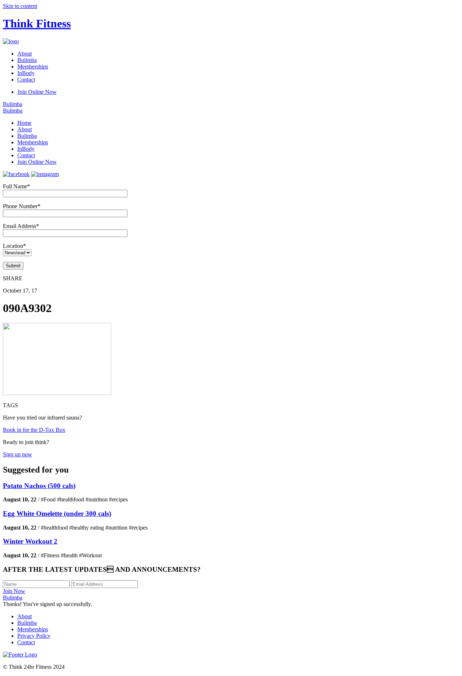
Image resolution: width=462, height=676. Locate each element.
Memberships (32, 66)
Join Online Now (37, 92)
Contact (26, 79)
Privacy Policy (34, 636)
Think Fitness (37, 23)
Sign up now (17, 454)
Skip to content (20, 6)
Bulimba (27, 60)
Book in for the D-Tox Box (34, 430)
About (24, 54)
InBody (26, 73)
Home (24, 123)
